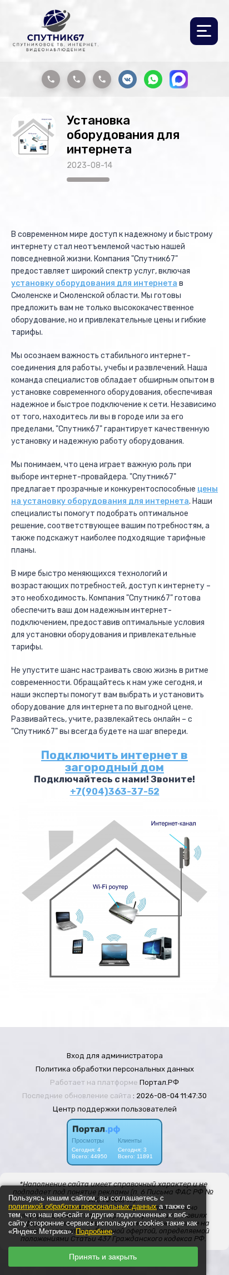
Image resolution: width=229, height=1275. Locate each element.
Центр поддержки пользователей (115, 1109)
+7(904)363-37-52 (115, 791)
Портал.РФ (159, 1082)
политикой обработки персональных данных (82, 1206)
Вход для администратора (115, 1055)
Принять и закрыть (103, 1256)
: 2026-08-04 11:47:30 (170, 1096)
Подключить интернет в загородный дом (114, 761)
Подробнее (94, 1231)
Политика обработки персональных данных (115, 1069)
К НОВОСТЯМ (151, 196)
